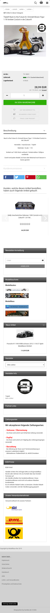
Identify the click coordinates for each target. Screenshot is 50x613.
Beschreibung (9, 130)
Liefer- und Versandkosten (10, 580)
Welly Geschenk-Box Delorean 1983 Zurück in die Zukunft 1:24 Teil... (25, 216)
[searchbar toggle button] (35, 3)
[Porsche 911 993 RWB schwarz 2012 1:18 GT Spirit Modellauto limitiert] (25, 334)
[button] (6, 95)
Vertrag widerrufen (10, 604)
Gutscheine (5, 564)
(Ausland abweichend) (37, 77)
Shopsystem (18, 610)
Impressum (5, 560)
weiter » (22, 9)
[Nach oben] (43, 609)
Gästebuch (5, 572)
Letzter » (29, 9)
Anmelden (25, 266)
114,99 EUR (25, 350)
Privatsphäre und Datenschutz (12, 584)
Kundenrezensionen (12, 168)
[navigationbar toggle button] (47, 3)
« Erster (7, 9)
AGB (3, 576)
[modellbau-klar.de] (4, 3)
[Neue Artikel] (44, 325)
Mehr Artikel (9, 398)
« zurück (14, 9)
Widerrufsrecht (7, 568)
